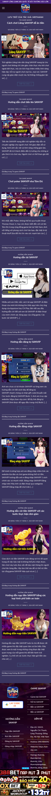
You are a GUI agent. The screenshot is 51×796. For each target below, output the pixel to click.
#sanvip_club (36, 761)
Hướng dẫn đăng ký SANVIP (26, 342)
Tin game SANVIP (25, 20)
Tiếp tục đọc (25, 84)
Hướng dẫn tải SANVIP (25, 257)
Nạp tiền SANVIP (12, 731)
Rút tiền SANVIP (12, 736)
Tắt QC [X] (25, 768)
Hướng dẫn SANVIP (25, 254)
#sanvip (41, 755)
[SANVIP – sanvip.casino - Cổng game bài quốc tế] (25, 8)
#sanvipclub (35, 758)
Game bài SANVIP (38, 697)
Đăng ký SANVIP (12, 741)
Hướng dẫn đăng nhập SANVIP (25, 426)
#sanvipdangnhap (38, 764)
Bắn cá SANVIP (37, 707)
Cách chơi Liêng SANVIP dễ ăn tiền (25, 23)
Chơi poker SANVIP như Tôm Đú (25, 181)
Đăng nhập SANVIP (13, 746)
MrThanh (37, 17)
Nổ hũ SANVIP (36, 702)
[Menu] (3, 8)
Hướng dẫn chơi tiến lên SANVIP (25, 102)
